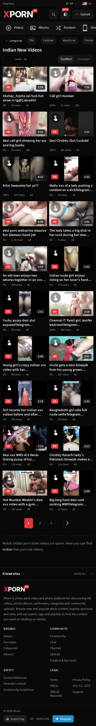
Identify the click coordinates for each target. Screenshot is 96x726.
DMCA (54, 686)
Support (77, 692)
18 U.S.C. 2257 (81, 686)
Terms (54, 680)
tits (31, 40)
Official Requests (56, 694)
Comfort (66, 59)
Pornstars (10, 642)
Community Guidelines (19, 690)
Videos (8, 636)
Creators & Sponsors (63, 660)
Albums (9, 654)
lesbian (48, 40)
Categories (15, 41)
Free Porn (8, 3)
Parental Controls (15, 684)
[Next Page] (67, 523)
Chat (53, 642)
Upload (55, 654)
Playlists (55, 648)
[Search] (53, 14)
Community (58, 636)
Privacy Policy (81, 680)
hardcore (69, 40)
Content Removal (15, 678)
